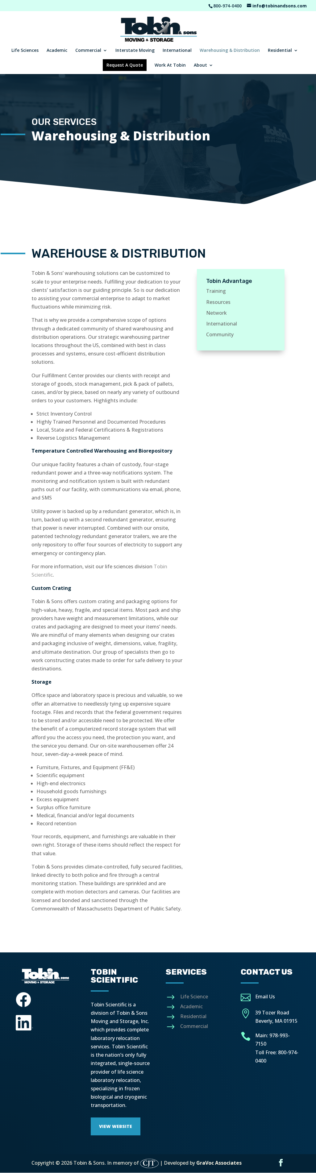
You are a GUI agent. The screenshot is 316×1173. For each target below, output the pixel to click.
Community (220, 334)
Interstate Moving (135, 50)
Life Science (194, 996)
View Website (115, 1126)
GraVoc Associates (219, 1162)
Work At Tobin (170, 65)
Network (216, 312)
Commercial (88, 50)
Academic (57, 50)
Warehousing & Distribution (230, 50)
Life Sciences (25, 50)
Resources (218, 302)
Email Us (265, 996)
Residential (280, 50)
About (200, 65)
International (177, 50)
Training (216, 291)
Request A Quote (124, 65)
